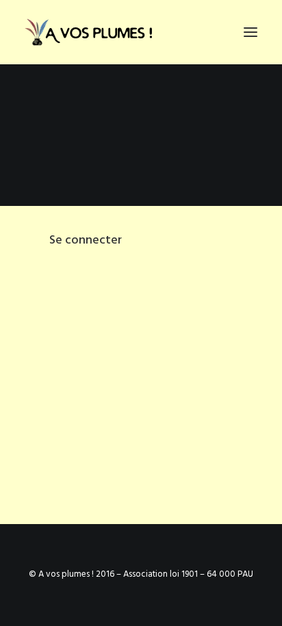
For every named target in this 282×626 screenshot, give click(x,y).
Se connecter (85, 240)
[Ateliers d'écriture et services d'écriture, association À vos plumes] (91, 32)
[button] (250, 32)
